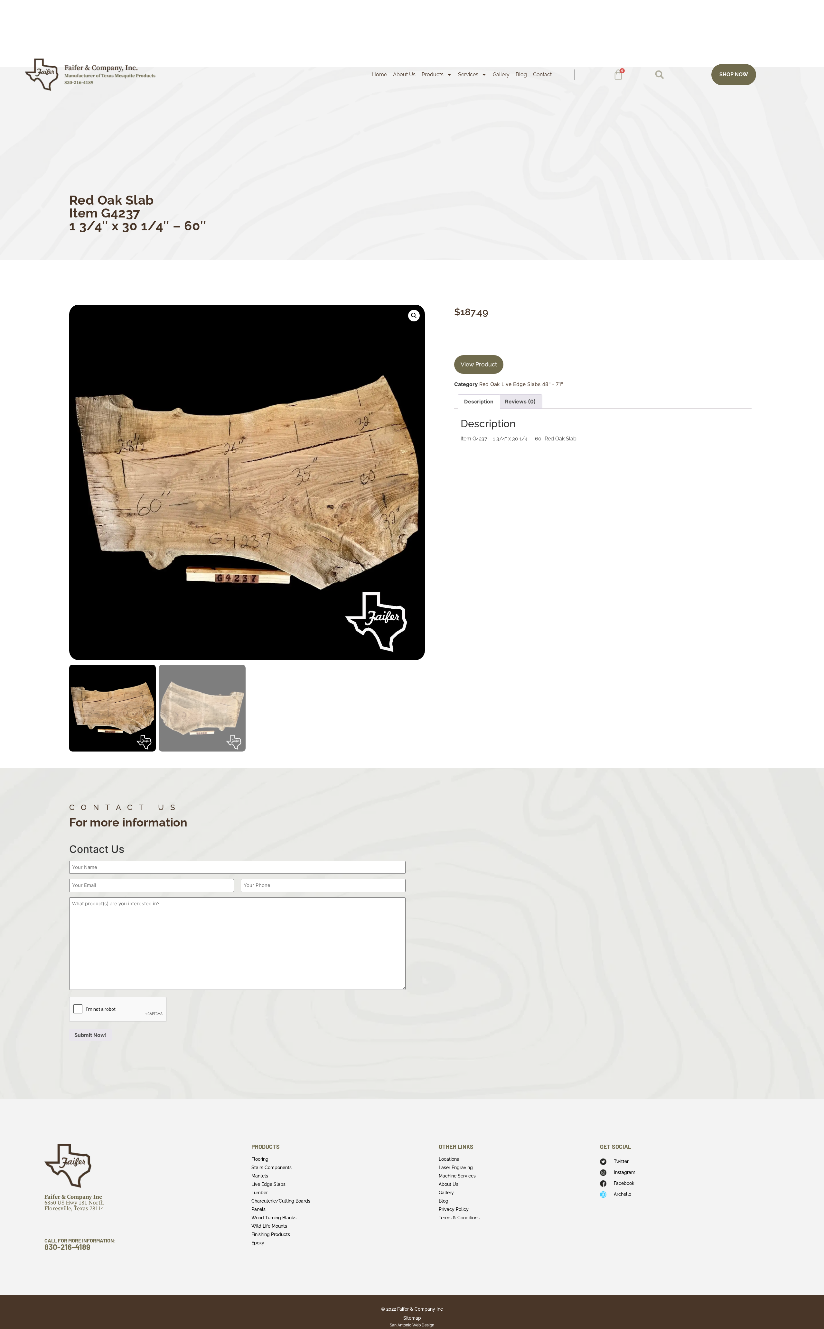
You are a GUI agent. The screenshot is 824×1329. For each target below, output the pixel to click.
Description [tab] (478, 401)
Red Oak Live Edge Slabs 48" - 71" (521, 384)
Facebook (624, 1183)
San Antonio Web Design (412, 1325)
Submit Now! (90, 1035)
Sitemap (412, 1318)
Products (433, 74)
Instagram (624, 1172)
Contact (542, 74)
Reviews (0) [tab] (520, 401)
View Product (479, 364)
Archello (622, 1194)
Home (379, 74)
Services (468, 74)
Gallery (501, 74)
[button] (659, 74)
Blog (521, 74)
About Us (404, 74)
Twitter (621, 1161)
